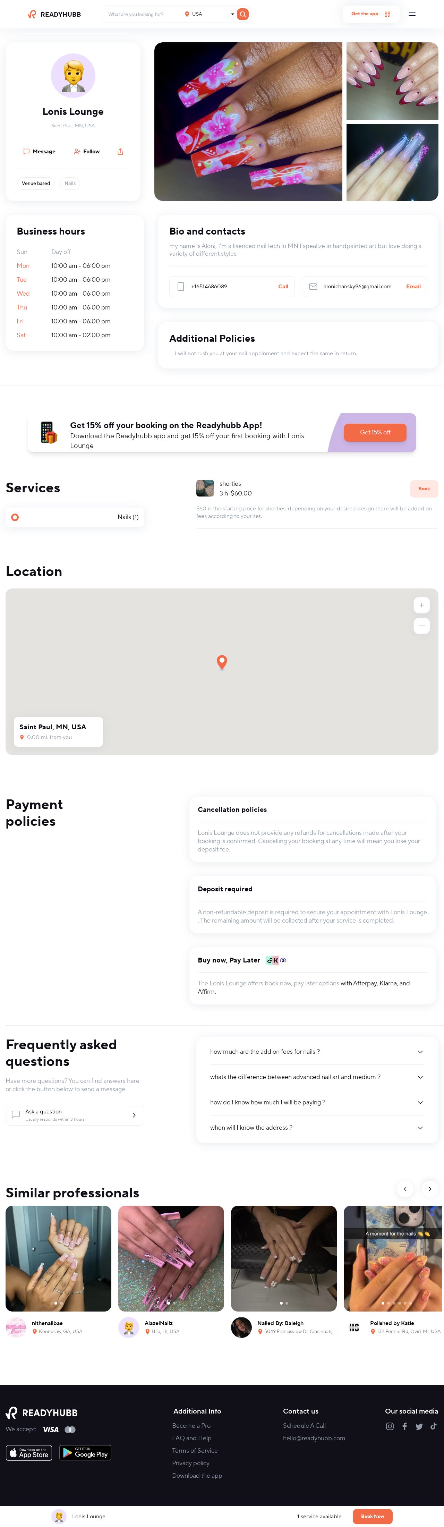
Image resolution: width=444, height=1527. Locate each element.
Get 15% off (375, 432)
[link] (29, 1453)
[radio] (75, 517)
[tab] (75, 517)
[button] (222, 432)
